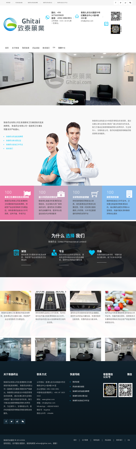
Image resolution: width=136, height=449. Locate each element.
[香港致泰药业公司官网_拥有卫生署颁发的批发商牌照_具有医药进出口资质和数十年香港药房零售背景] (24, 24)
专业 (61, 251)
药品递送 (35, 48)
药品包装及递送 (19, 2)
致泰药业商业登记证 (47, 2)
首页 (7, 48)
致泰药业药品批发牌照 (33, 2)
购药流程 (8, 2)
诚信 (23, 251)
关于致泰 (15, 48)
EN (54, 47)
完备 (99, 251)
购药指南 (25, 48)
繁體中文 (61, 48)
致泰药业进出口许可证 (62, 2)
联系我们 (46, 48)
